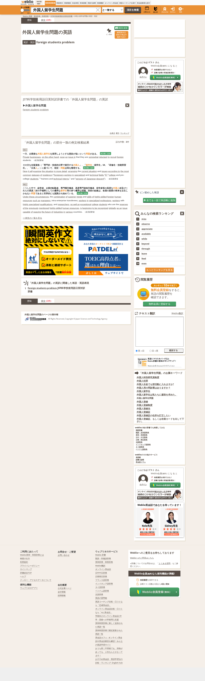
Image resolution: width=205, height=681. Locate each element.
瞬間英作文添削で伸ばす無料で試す (121, 34)
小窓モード (147, 12)
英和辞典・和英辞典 (41, 16)
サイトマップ (26, 569)
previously (33, 208)
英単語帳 (83, 3)
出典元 (112, 133)
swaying (37, 212)
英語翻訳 (100, 3)
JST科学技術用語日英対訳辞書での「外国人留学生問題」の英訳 (65, 99)
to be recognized (100, 208)
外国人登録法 (143, 408)
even (144, 263)
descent (100, 179)
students (34, 179)
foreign (120, 157)
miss (144, 219)
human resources (70, 208)
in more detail (60, 171)
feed (144, 258)
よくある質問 (164, 563)
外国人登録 (142, 401)
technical (94, 175)
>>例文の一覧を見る (32, 218)
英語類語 (67, 3)
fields (101, 175)
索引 (117, 133)
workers (82, 200)
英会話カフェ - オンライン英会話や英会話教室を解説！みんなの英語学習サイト (109, 641)
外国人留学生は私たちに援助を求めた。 (157, 394)
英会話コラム (141, 462)
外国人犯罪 (142, 381)
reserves (124, 204)
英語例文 (59, 3)
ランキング (124, 133)
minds (79, 197)
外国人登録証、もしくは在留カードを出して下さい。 (160, 420)
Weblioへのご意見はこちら (142, 557)
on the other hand (50, 157)
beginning (87, 208)
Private (26, 157)
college (112, 175)
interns (65, 179)
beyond (145, 244)
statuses (36, 175)
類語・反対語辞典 (142, 433)
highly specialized (31, 204)
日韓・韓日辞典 (141, 440)
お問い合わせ (63, 555)
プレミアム (164, 12)
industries (58, 212)
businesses (35, 157)
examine (37, 171)
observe (146, 224)
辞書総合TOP (26, 572)
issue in (71, 157)
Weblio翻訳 (177, 313)
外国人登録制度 (144, 405)
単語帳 (138, 457)
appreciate (147, 229)
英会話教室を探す (143, 3)
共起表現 (75, 3)
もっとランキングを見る (159, 270)
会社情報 (62, 591)
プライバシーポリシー (30, 565)
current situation (89, 171)
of (41, 175)
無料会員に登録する (159, 304)
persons (79, 179)
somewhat (93, 157)
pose (62, 157)
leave (144, 253)
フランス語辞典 (102, 580)
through (146, 249)
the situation (47, 171)
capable (26, 212)
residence (47, 175)
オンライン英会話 (111, 3)
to (109, 157)
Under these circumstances (36, 197)
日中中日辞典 (101, 572)
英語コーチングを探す (127, 3)
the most (125, 171)
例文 (43, 19)
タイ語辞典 (140, 447)
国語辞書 (139, 430)
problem (44, 109)
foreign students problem (42, 287)
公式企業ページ (64, 588)
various (69, 212)
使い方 (155, 12)
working (68, 175)
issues (105, 171)
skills (89, 197)
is (81, 208)
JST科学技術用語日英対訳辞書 (61, 16)
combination (59, 197)
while (144, 239)
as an (119, 208)
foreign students (31, 109)
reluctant (103, 157)
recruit (113, 157)
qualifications (46, 204)
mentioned (44, 208)
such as (36, 200)
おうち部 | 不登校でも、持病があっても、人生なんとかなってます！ (109, 652)
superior (72, 197)
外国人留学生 (143, 391)
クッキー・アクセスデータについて (35, 580)
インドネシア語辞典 (143, 445)
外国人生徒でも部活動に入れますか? (155, 384)
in (73, 175)
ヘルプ (23, 576)
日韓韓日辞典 (101, 576)
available (146, 234)
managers (45, 200)
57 (106, 175)
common (27, 175)
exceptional (85, 204)
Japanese (91, 179)
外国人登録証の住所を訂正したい (153, 415)
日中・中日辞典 (141, 437)
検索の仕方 (25, 558)
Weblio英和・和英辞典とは (32, 554)
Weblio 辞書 (27, 16)
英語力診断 (92, 3)
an (66, 157)
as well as (75, 204)
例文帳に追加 (105, 153)
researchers (63, 204)
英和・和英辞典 (141, 435)
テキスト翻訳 (147, 313)
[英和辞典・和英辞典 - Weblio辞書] (27, 1)
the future (46, 212)
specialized (79, 175)
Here (25, 171)
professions (105, 200)
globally (112, 208)
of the (25, 208)
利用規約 (24, 562)
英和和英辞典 (50, 3)
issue (124, 208)
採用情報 (62, 595)
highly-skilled (101, 197)
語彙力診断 (140, 460)
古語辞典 (139, 442)
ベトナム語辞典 (141, 449)
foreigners (59, 175)
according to (114, 171)
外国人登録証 (143, 412)
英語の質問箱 (101, 598)
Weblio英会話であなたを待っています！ (159, 505)
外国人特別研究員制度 (148, 377)
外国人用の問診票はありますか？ (153, 387)
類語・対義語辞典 (103, 558)
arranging (72, 171)
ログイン (172, 12)
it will (30, 171)
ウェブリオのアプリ (29, 588)
